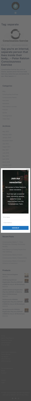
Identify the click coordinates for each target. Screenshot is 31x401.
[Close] (28, 170)
